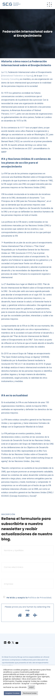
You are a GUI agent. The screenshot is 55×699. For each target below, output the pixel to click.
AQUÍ (29, 679)
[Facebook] (9, 644)
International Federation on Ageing (17, 75)
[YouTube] (16, 644)
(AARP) (12, 114)
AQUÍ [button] (31, 687)
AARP (22, 127)
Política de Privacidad (39, 597)
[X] (12, 644)
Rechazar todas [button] (29, 693)
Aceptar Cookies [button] (12, 693)
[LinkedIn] (5, 644)
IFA (5, 72)
